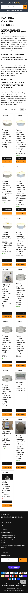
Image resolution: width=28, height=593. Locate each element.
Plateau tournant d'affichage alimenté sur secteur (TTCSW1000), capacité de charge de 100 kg (7, 138)
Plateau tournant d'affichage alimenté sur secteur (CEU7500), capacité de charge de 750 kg (20, 344)
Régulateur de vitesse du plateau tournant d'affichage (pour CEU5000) (7, 438)
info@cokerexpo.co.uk (6, 532)
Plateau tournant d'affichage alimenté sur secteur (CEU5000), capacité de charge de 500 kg (20, 292)
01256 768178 (20, 10)
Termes (20, 583)
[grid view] (22, 109)
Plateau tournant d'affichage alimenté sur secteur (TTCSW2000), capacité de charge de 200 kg (7, 189)
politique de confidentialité (10, 583)
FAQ (24, 585)
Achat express (7, 158)
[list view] (25, 109)
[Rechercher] (25, 7)
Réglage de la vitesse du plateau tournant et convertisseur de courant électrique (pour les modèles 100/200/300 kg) (7, 295)
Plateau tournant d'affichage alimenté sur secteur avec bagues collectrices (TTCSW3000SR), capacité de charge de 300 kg (21, 243)
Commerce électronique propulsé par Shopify (14, 590)
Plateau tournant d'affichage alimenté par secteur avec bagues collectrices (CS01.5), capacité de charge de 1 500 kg (20, 446)
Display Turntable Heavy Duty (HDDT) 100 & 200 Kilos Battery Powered (6, 488)
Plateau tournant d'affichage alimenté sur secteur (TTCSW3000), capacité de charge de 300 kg (7, 241)
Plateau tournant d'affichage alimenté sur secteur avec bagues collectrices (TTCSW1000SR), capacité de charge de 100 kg (21, 140)
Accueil (3, 14)
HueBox (18, 587)
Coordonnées (11, 587)
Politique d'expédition (16, 585)
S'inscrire (23, 560)
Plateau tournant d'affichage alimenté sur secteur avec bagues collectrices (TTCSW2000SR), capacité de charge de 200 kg (21, 191)
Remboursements (6, 585)
